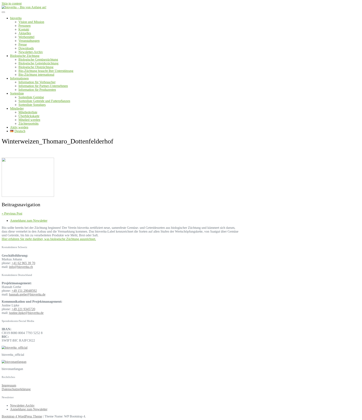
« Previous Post (12, 213)
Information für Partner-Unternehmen (43, 86)
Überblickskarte (28, 116)
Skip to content (12, 3)
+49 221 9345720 (23, 309)
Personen (24, 25)
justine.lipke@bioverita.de (26, 313)
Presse (22, 44)
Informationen (19, 78)
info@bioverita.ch (21, 267)
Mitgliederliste (27, 112)
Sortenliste (17, 93)
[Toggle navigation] (3, 12)
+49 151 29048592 (24, 290)
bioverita (16, 18)
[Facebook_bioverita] (14, 362)
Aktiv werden (19, 127)
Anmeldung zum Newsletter (28, 220)
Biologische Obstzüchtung (35, 67)
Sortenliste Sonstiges (32, 104)
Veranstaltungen (29, 40)
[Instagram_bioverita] (14, 347)
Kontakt (23, 29)
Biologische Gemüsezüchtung (38, 59)
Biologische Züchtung (24, 56)
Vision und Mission (31, 22)
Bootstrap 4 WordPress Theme (22, 416)
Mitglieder (17, 108)
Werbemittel (26, 37)
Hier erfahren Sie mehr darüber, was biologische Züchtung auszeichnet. (49, 239)
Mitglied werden (29, 120)
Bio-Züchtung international (36, 74)
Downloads (26, 48)
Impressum (9, 385)
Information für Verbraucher (37, 82)
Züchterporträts (28, 123)
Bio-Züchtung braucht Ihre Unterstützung (45, 71)
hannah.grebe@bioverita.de (27, 294)
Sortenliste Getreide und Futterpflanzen (44, 101)
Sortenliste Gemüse (31, 97)
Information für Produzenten (37, 89)
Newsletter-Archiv (30, 52)
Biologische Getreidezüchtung (38, 63)
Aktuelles (24, 33)
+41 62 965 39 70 (23, 263)
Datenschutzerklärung (16, 389)
